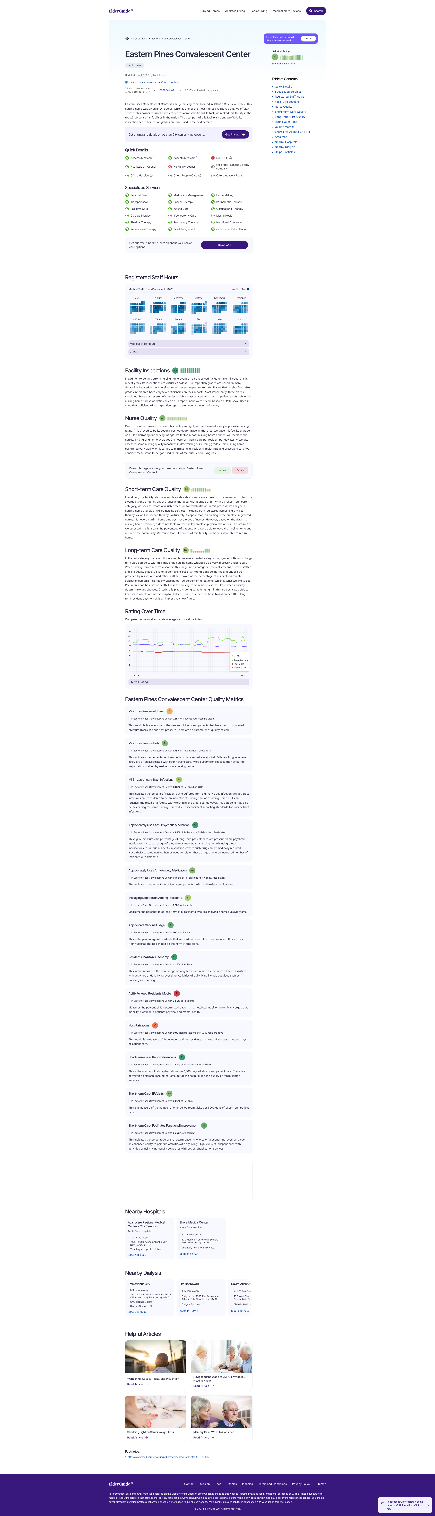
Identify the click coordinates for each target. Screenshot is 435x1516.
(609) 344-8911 (168, 90)
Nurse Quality (283, 106)
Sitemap (321, 1484)
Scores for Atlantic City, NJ (292, 131)
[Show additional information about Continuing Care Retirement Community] (230, 158)
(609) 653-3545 (188, 1254)
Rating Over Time (286, 121)
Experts (232, 1484)
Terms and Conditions (272, 1484)
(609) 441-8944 (188, 1310)
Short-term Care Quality (290, 111)
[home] (121, 11)
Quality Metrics (284, 127)
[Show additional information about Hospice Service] (151, 175)
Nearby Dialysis (285, 147)
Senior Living (258, 11)
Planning (247, 1484)
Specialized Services (288, 91)
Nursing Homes (209, 11)
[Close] (428, 1505)
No (242, 470)
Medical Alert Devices (287, 11)
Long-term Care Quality (290, 116)
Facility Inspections (287, 101)
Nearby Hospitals (286, 142)
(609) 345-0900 (137, 1311)
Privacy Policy (301, 1484)
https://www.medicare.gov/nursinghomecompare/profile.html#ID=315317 (168, 1456)
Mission (205, 1484)
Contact (189, 1484)
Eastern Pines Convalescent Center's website (155, 82)
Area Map (281, 137)
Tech (218, 1484)
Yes (225, 470)
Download (308, 38)
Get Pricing (232, 134)
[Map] (188, 1180)
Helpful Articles (285, 152)
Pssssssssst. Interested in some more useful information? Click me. (405, 1505)
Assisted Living (235, 11)
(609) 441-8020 (137, 1254)
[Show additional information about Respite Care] (199, 175)
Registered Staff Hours (289, 96)
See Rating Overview (283, 63)
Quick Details (283, 86)
